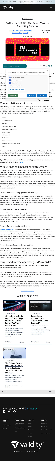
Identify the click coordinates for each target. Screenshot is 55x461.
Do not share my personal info (17, 89)
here (21, 162)
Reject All (31, 95)
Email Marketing (27, 19)
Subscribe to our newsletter (11, 66)
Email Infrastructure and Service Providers (40, 302)
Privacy (30, 436)
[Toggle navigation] (50, 7)
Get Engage (5, 428)
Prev (3, 392)
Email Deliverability (8, 349)
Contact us (44, 423)
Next (7, 392)
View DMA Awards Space (27, 291)
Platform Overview (7, 425)
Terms (29, 433)
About (29, 423)
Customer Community (46, 429)
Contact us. (31, 408)
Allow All (42, 95)
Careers (30, 426)
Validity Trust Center (46, 433)
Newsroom (30, 429)
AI (4, 302)
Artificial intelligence (6, 230)
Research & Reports (20, 428)
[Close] (47, 70)
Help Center (44, 426)
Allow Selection (13, 95)
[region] (27, 85)
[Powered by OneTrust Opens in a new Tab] (42, 100)
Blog (16, 431)
